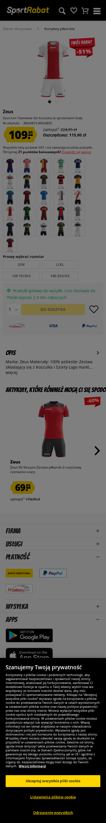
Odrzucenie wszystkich (53, 812)
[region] (53, 740)
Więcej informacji (32, 766)
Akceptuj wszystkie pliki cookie (53, 780)
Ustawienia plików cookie (53, 797)
